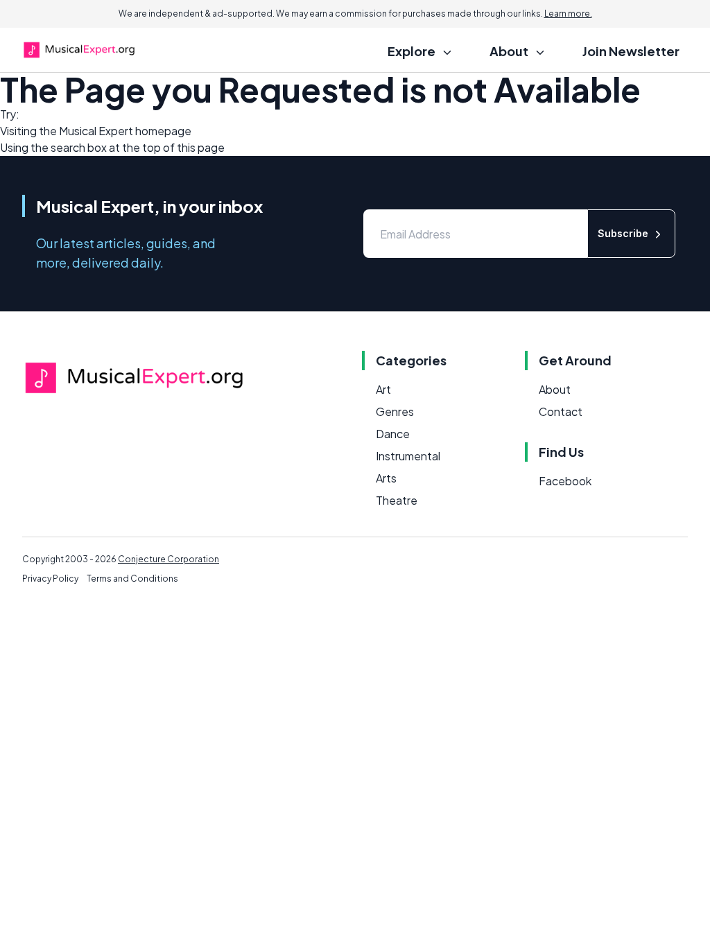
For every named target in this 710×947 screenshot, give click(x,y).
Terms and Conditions (132, 578)
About (555, 389)
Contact (560, 411)
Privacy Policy (50, 578)
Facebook (565, 481)
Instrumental (408, 456)
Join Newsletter (630, 51)
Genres (395, 411)
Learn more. (568, 13)
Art (383, 389)
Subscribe (623, 233)
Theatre (396, 500)
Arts (386, 478)
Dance (393, 433)
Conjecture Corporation (168, 559)
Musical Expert (96, 130)
